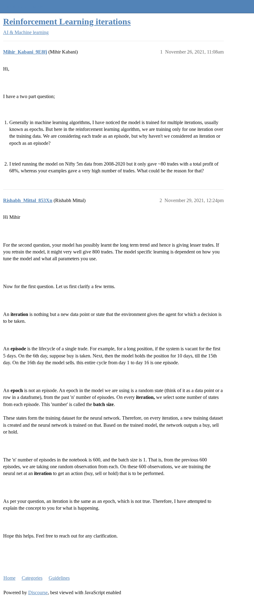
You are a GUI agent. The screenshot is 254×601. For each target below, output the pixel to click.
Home (9, 578)
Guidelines (59, 578)
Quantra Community (23, 6)
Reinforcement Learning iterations (67, 21)
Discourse (38, 592)
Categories (32, 578)
